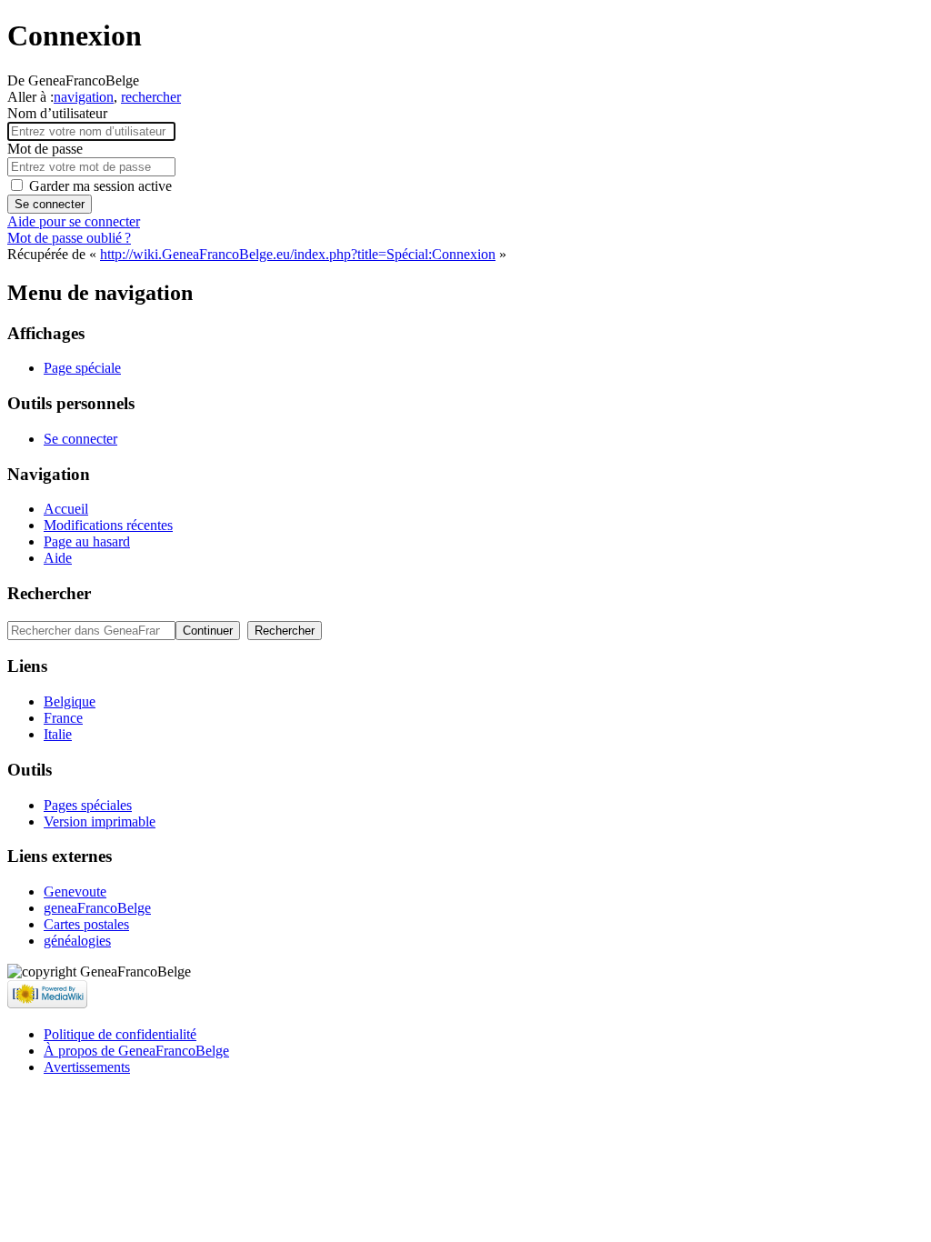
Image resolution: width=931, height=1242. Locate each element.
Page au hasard (87, 541)
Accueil (66, 508)
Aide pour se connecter (73, 221)
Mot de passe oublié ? (69, 237)
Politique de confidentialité (120, 1034)
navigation (84, 97)
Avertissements (87, 1067)
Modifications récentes (108, 525)
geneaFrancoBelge (97, 908)
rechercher (151, 97)
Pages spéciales (88, 805)
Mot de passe (45, 148)
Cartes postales (86, 924)
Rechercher (49, 593)
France (63, 718)
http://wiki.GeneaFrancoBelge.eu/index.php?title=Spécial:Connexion (298, 254)
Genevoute (75, 891)
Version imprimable (99, 821)
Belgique (69, 701)
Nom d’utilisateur (57, 113)
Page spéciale (82, 368)
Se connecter (50, 204)
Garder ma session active (100, 186)
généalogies (77, 940)
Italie (58, 734)
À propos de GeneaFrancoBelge (136, 1050)
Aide (58, 558)
